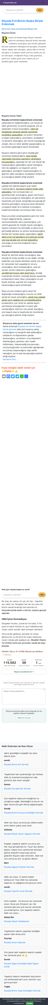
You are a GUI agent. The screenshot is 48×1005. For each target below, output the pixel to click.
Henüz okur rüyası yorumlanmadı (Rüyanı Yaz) (19, 29)
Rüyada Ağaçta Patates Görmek (19, 867)
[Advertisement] (24, 90)
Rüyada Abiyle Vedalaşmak (16, 921)
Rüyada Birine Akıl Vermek (16, 764)
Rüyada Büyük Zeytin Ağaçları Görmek (22, 834)
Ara (39, 10)
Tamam (29, 1003)
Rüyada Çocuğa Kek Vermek (17, 788)
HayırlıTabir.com (10, 3)
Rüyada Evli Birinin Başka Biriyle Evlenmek (22, 22)
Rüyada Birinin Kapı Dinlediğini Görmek (22, 991)
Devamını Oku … (10, 359)
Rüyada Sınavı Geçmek (14, 942)
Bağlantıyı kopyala (24, 718)
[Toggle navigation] (43, 2)
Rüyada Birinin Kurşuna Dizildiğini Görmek (23, 813)
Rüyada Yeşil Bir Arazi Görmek (18, 891)
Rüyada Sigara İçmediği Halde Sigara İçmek (21, 965)
